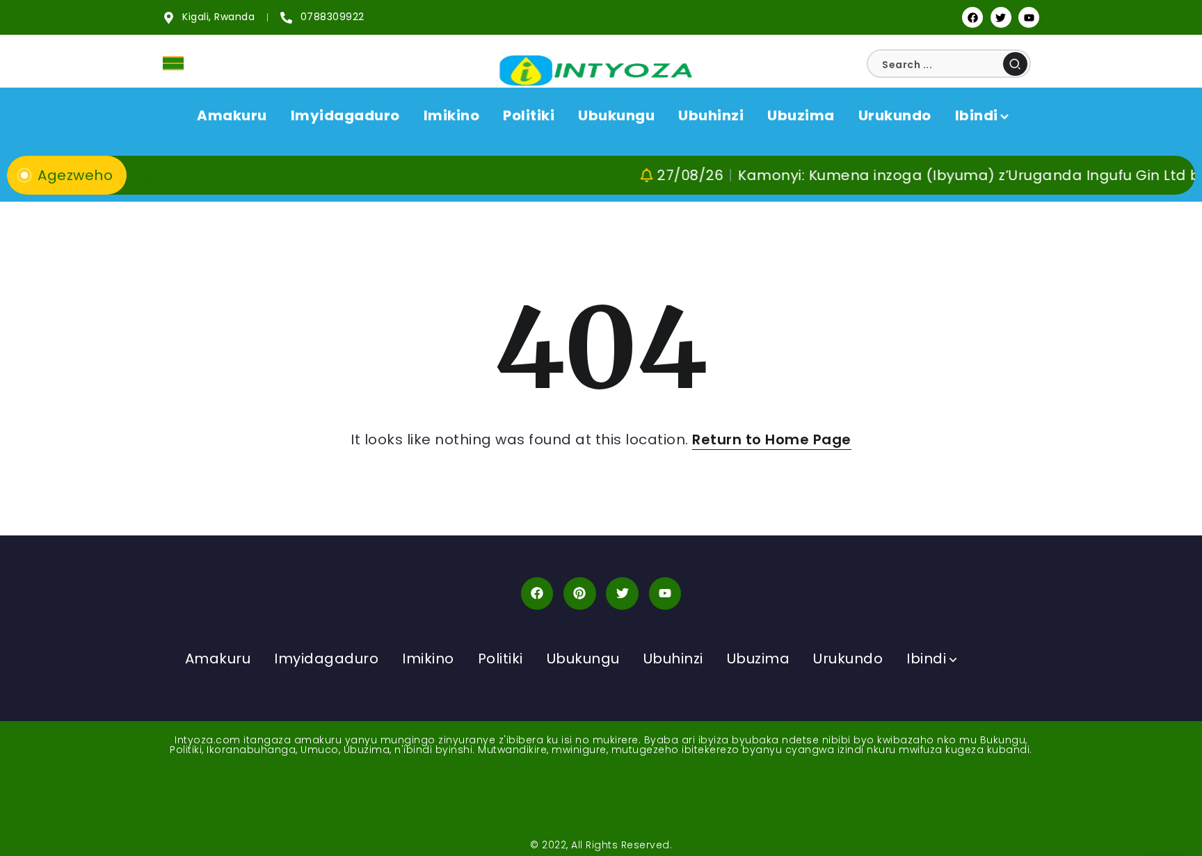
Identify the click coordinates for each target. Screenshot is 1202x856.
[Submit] (1015, 64)
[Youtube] (1028, 17)
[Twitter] (1001, 17)
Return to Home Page (771, 439)
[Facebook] (972, 17)
